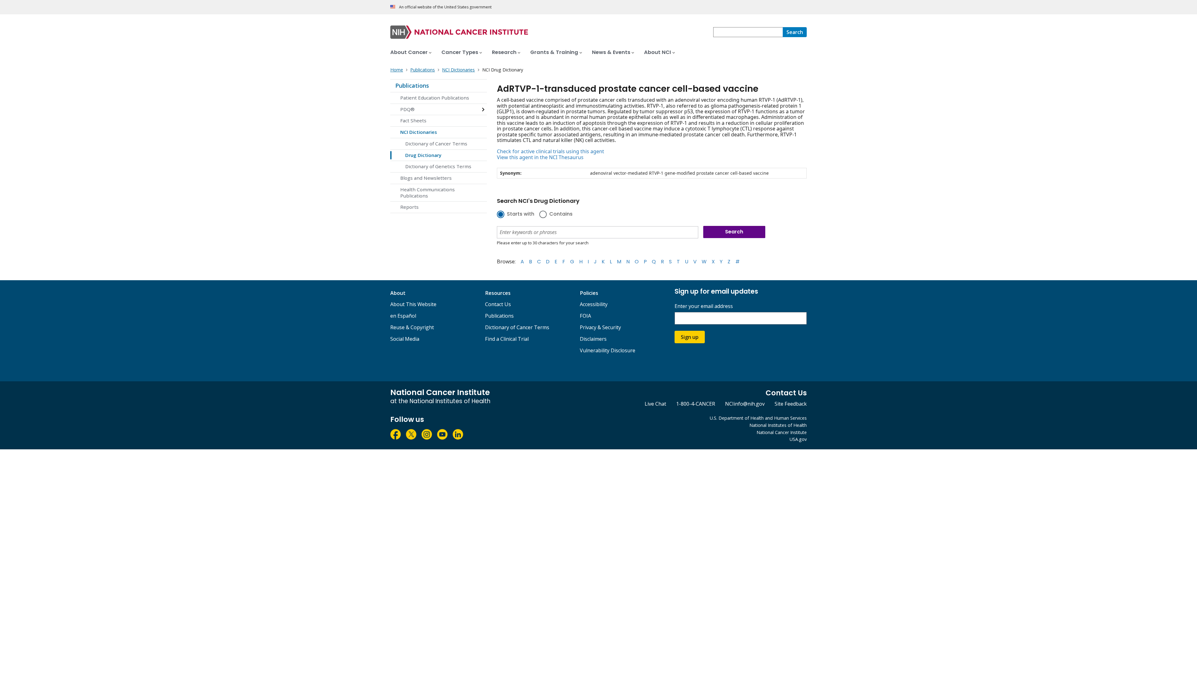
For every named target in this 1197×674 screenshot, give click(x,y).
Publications (412, 85)
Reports (409, 207)
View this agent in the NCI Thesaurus (540, 157)
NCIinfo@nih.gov (745, 403)
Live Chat (655, 403)
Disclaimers (593, 338)
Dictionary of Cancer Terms (436, 143)
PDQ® (407, 109)
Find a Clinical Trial (507, 338)
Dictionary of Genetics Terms (438, 166)
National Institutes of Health (778, 425)
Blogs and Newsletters (426, 178)
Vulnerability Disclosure (607, 350)
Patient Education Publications (434, 98)
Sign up (690, 337)
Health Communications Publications (427, 192)
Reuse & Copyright (412, 327)
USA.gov (798, 439)
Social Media (404, 338)
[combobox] (748, 32)
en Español (403, 315)
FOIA (585, 315)
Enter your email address (704, 306)
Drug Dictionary (423, 155)
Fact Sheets (413, 120)
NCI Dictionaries (418, 132)
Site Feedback (791, 403)
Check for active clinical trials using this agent (550, 151)
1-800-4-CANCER (695, 403)
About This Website (413, 304)
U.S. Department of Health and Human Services (758, 418)
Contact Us (498, 304)
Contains (561, 214)
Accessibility (594, 304)
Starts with (520, 214)
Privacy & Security (600, 327)
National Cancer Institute (782, 432)
